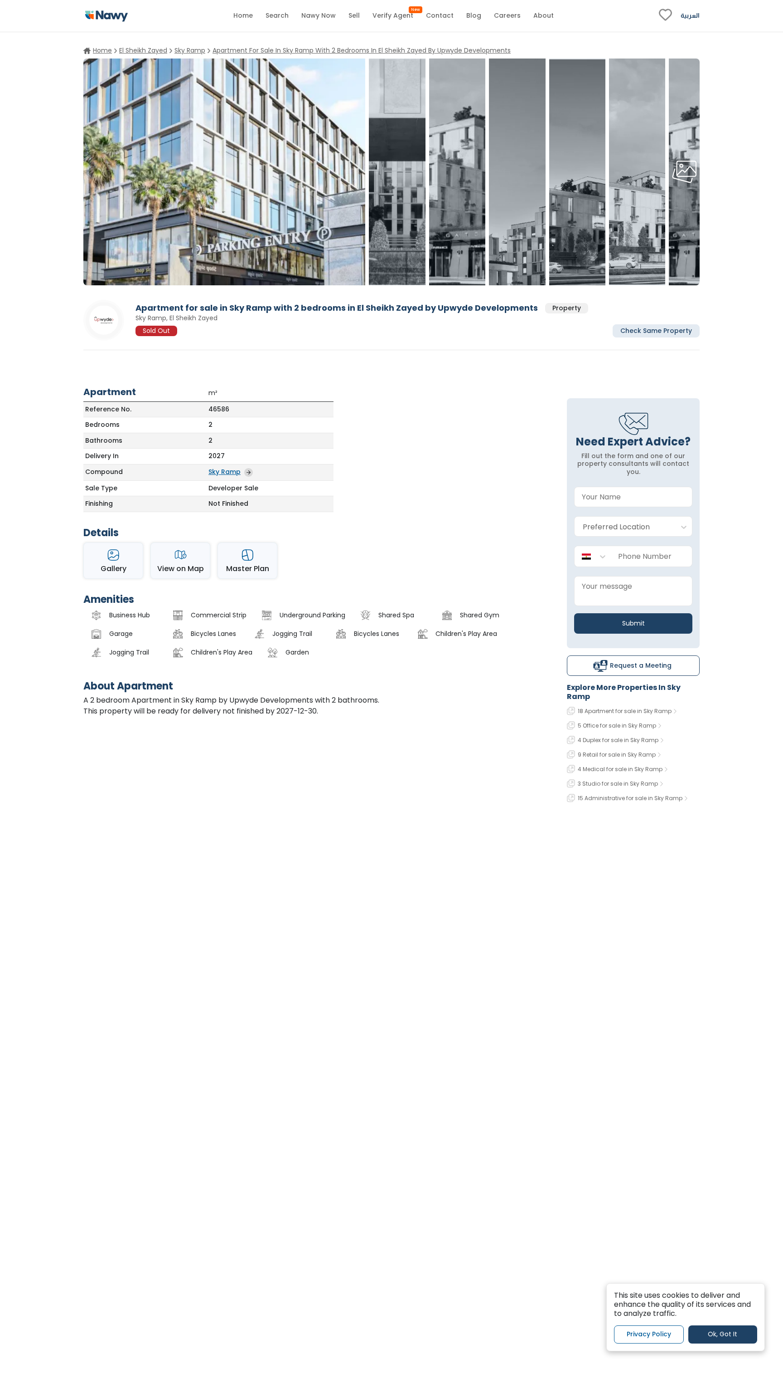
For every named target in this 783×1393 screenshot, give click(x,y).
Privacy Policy (649, 1334)
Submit (633, 623)
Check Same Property (656, 330)
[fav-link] (665, 16)
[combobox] (624, 527)
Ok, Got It (722, 1334)
